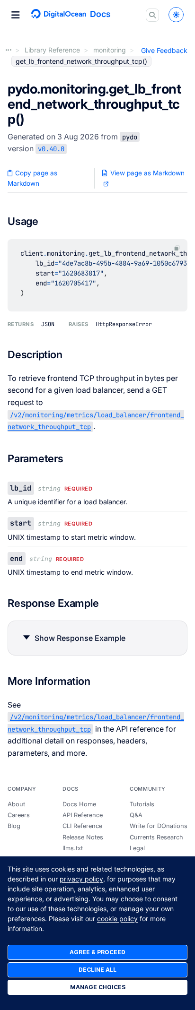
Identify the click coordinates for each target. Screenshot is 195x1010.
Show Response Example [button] (80, 638)
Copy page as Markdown (32, 178)
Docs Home (79, 804)
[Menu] (16, 15)
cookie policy (117, 919)
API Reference (82, 815)
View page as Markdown (146, 173)
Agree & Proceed (97, 952)
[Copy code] (177, 248)
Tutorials (142, 804)
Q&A (136, 815)
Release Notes (82, 837)
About (16, 804)
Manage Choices (97, 987)
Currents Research (156, 837)
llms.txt (72, 848)
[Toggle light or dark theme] (176, 14)
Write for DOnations (158, 825)
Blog (14, 825)
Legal (137, 848)
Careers (19, 815)
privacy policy (81, 879)
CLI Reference (82, 825)
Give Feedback (164, 50)
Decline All (97, 969)
